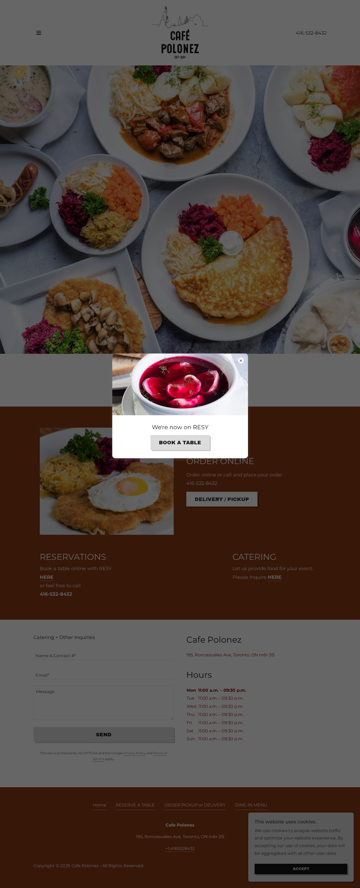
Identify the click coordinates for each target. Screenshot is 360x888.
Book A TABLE (180, 442)
